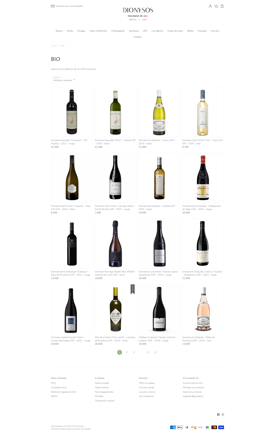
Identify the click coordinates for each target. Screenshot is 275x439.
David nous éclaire (192, 392)
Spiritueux (134, 30)
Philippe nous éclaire (193, 387)
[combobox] (64, 79)
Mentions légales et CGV (63, 392)
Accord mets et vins (193, 383)
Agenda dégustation (193, 396)
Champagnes (118, 30)
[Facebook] (217, 414)
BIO (145, 30)
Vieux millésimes (98, 30)
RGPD (54, 396)
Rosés (70, 30)
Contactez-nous (59, 387)
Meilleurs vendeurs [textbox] (62, 80)
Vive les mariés (146, 387)
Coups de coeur (175, 30)
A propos (99, 378)
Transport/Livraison (104, 400)
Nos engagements (104, 392)
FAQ (53, 383)
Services (143, 378)
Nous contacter (59, 378)
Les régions (157, 30)
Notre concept (102, 383)
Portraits (99, 396)
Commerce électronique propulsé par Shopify (71, 429)
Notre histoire (102, 387)
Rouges (81, 30)
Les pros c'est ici (147, 392)
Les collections (146, 396)
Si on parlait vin (191, 378)
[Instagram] (222, 414)
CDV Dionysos (77, 426)
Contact (137, 36)
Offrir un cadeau (147, 383)
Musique (202, 30)
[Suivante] (155, 353)
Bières (190, 30)
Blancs (59, 30)
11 (148, 352)
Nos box (215, 30)
